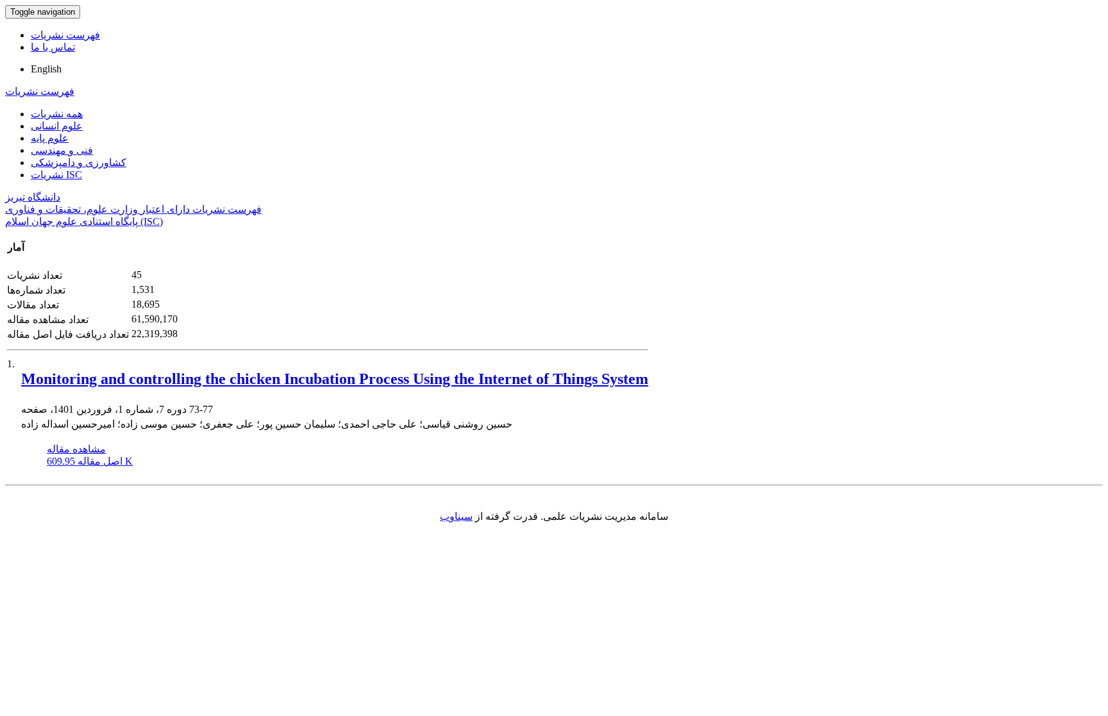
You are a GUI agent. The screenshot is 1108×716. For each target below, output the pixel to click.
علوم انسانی (57, 126)
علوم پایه (50, 138)
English (46, 68)
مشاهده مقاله (76, 449)
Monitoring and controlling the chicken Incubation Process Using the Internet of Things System (334, 378)
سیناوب (456, 516)
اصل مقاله (90, 461)
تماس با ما (53, 47)
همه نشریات (57, 113)
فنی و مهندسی (62, 150)
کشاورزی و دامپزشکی (78, 162)
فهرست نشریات (65, 34)
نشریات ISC (56, 174)
